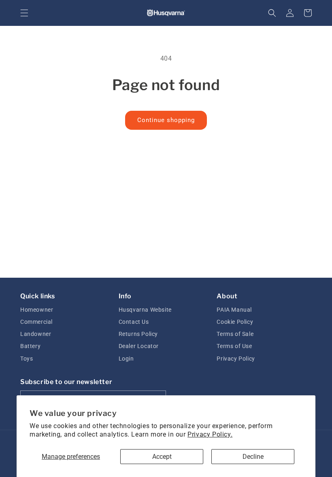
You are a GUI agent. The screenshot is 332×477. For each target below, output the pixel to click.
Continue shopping (166, 120)
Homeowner (36, 309)
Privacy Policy (236, 358)
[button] (24, 13)
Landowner (35, 334)
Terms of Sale (235, 334)
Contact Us (134, 322)
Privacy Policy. (209, 434)
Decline (253, 456)
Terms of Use (234, 346)
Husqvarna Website (145, 309)
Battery (30, 346)
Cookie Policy (235, 322)
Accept (162, 456)
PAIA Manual (234, 309)
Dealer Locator (139, 346)
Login (126, 358)
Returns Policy (138, 334)
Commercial (36, 322)
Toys (26, 358)
